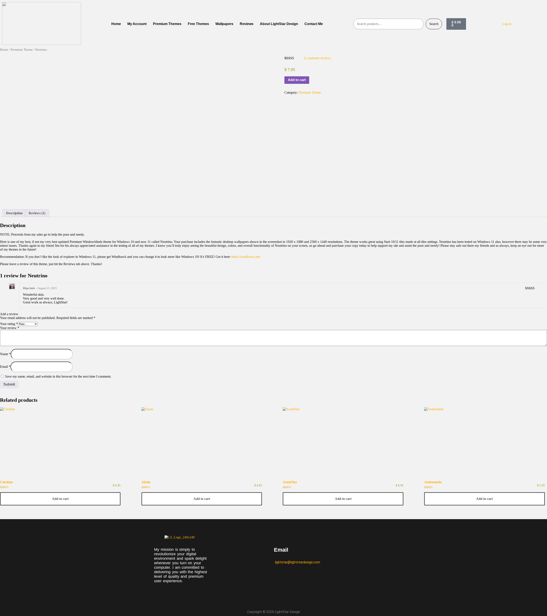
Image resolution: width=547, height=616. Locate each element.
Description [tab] (14, 213)
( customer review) (317, 58)
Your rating (9, 324)
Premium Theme (22, 49)
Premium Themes (167, 24)
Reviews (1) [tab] (37, 213)
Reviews (246, 24)
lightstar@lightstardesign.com (297, 562)
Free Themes (198, 24)
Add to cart (297, 80)
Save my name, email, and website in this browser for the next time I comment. (58, 376)
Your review (9, 328)
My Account (137, 24)
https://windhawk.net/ (245, 257)
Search (433, 24)
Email (5, 366)
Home (116, 24)
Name (5, 354)
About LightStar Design (279, 24)
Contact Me (313, 24)
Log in (506, 24)
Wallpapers (224, 24)
